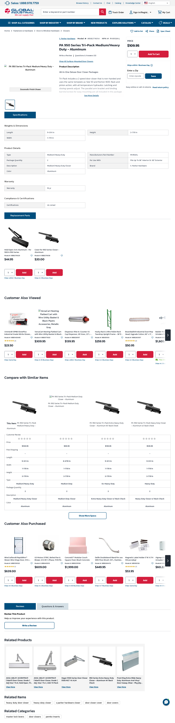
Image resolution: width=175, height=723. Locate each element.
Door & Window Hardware (48, 30)
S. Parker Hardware (67, 38)
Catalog (118, 3)
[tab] (20, 115)
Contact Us (97, 3)
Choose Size (18, 319)
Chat (108, 3)
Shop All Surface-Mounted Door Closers (76, 61)
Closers (66, 30)
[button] (156, 3)
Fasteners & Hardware (23, 30)
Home (7, 30)
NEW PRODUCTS (99, 22)
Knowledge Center (133, 3)
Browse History (82, 3)
